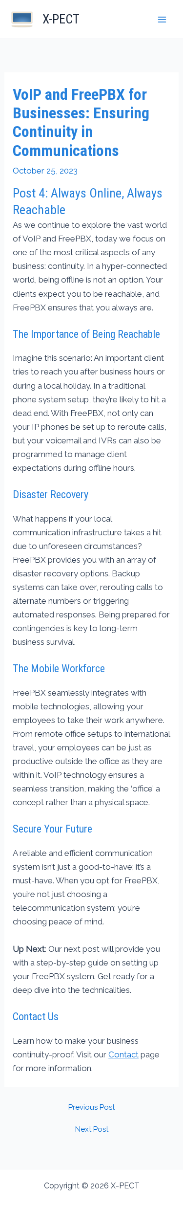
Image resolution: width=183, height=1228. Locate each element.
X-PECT (61, 19)
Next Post (91, 1129)
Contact (123, 1054)
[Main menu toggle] (162, 19)
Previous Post (91, 1107)
